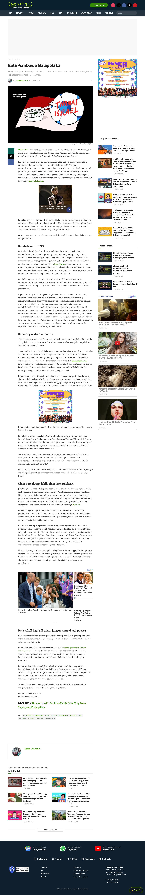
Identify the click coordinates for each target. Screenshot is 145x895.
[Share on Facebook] (11, 162)
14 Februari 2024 (73, 822)
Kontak (43, 877)
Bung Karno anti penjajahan (33, 715)
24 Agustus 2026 (118, 174)
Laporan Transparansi (81, 877)
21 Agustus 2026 (118, 153)
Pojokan (42, 13)
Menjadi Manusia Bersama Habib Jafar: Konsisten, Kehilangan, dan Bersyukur (123, 255)
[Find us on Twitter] (118, 5)
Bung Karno (59, 264)
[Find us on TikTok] (129, 5)
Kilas (52, 13)
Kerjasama (77, 867)
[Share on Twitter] (11, 156)
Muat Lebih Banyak (50, 830)
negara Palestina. (36, 181)
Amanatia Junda (48, 711)
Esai (10, 13)
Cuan (61, 13)
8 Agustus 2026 (118, 276)
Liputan (19, 13)
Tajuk (31, 13)
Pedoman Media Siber (81, 871)
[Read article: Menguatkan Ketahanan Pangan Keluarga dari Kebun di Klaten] (105, 285)
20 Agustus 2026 (118, 205)
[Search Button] (135, 13)
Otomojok (72, 13)
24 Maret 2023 (35, 80)
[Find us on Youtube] (135, 5)
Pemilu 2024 (63, 715)
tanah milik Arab (79, 361)
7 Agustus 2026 (118, 289)
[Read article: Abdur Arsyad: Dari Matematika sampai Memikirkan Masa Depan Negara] (105, 270)
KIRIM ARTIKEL (99, 5)
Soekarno (39, 718)
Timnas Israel (50, 718)
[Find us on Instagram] (113, 5)
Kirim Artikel (45, 874)
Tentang (44, 867)
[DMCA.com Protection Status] (22, 869)
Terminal (109, 13)
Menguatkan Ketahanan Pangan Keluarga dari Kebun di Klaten (125, 283)
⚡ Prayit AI (136, 890)
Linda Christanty (22, 80)
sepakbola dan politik (26, 718)
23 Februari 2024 (29, 804)
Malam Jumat (86, 13)
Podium (17, 59)
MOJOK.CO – (24, 150)
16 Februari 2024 (29, 822)
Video (98, 13)
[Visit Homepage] (20, 5)
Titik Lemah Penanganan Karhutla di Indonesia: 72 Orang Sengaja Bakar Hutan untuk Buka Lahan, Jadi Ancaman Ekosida (124, 215)
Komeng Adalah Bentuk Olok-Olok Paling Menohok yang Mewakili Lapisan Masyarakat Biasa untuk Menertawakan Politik (78, 798)
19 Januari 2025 (28, 788)
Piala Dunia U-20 (76, 715)
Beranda (10, 59)
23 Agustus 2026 (118, 189)
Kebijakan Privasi (79, 874)
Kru (42, 871)
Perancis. (76, 505)
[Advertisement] (50, 734)
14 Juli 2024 (71, 788)
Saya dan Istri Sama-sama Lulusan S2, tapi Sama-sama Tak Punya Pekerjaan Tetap (124, 148)
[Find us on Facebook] (124, 5)
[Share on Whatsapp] (11, 151)
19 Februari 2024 (73, 806)
